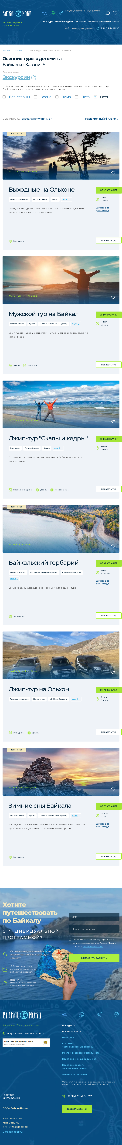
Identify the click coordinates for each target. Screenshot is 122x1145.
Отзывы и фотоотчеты (74, 1074)
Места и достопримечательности (80, 1052)
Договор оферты (13, 1131)
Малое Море (39, 699)
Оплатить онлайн (97, 21)
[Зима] (63, 97)
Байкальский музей (71, 572)
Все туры (48, 21)
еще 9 (75, 815)
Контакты (113, 21)
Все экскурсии (65, 21)
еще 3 (75, 699)
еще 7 (13, 579)
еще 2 (65, 199)
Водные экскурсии (22, 490)
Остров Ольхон (40, 199)
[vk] (44, 13)
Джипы (16, 365)
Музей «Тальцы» (17, 572)
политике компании (93, 946)
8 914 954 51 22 (110, 28)
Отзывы (82, 21)
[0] (115, 13)
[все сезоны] (16, 97)
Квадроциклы (62, 490)
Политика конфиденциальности (79, 1059)
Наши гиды (68, 1037)
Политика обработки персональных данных (74, 1066)
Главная (6, 50)
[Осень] (102, 97)
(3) (102, 118)
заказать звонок (77, 1108)
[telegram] (61, 13)
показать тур (108, 240)
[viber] (116, 1014)
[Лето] (82, 97)
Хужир (55, 199)
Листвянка (15, 448)
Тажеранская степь (19, 699)
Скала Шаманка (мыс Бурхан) (53, 324)
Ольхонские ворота (19, 199)
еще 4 (57, 448)
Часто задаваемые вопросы (77, 1046)
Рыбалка (32, 365)
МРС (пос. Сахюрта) (58, 699)
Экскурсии (18, 241)
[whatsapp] (53, 13)
